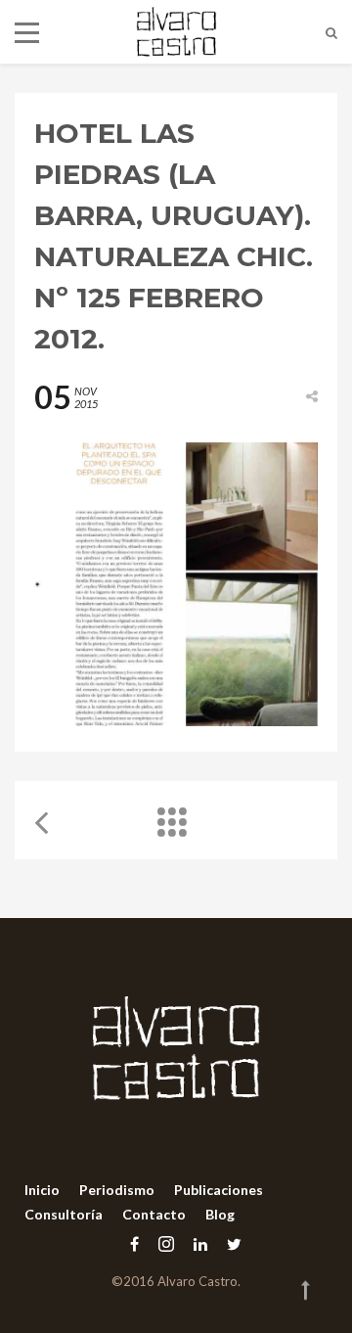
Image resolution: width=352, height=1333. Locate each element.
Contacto (154, 1214)
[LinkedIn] (200, 1243)
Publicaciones (218, 1189)
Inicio (42, 1189)
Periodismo (116, 1189)
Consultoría (63, 1214)
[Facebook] (134, 1243)
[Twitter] (229, 1243)
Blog (220, 1214)
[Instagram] (166, 1243)
